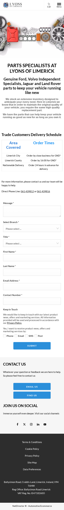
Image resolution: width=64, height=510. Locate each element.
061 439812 (27, 191)
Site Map (32, 462)
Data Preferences (32, 469)
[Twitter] (24, 424)
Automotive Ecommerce (40, 506)
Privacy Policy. (14, 322)
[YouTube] (45, 424)
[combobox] (32, 228)
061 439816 (43, 191)
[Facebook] (17, 424)
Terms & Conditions (32, 442)
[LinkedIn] (38, 424)
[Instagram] (31, 424)
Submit (32, 345)
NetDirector (18, 506)
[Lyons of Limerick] (12, 5)
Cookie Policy (32, 448)
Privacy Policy (32, 455)
